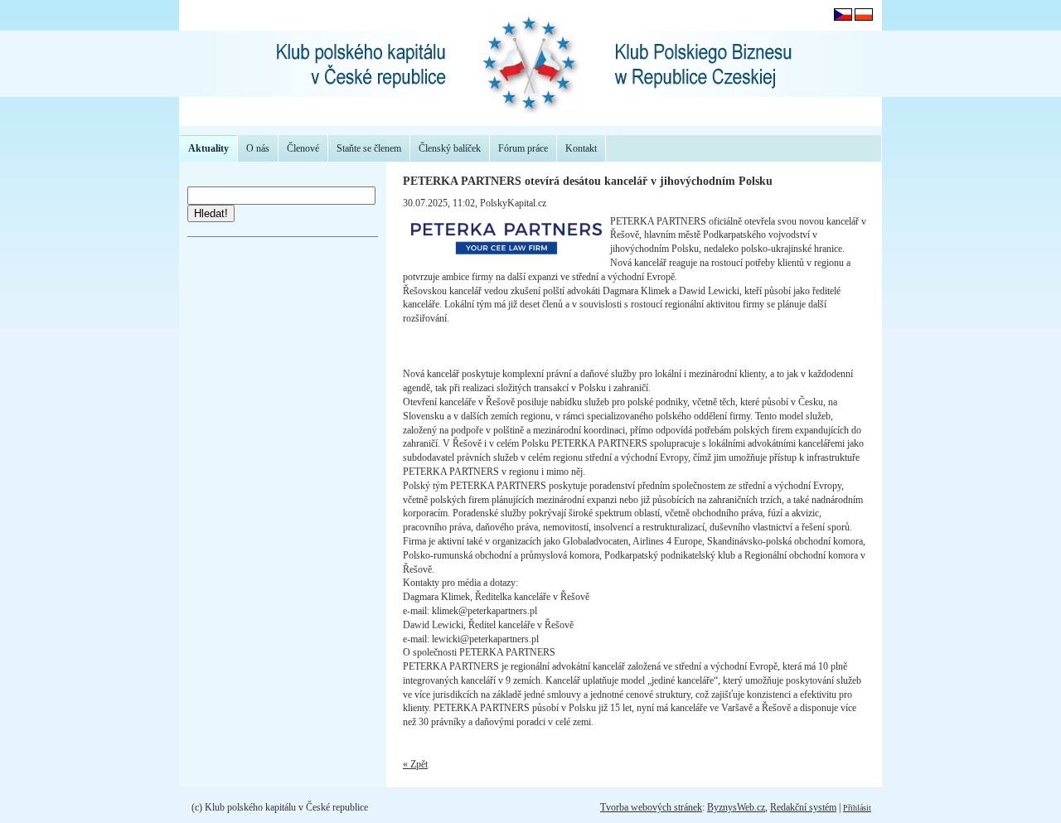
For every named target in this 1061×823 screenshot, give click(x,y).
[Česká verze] (843, 17)
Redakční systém (803, 807)
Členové (303, 148)
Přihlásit (857, 807)
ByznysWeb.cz (736, 807)
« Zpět (415, 764)
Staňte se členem (369, 148)
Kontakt (581, 148)
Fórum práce (523, 148)
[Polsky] (864, 17)
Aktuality (208, 148)
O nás (257, 148)
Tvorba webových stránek (651, 807)
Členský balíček (450, 148)
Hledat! (211, 213)
